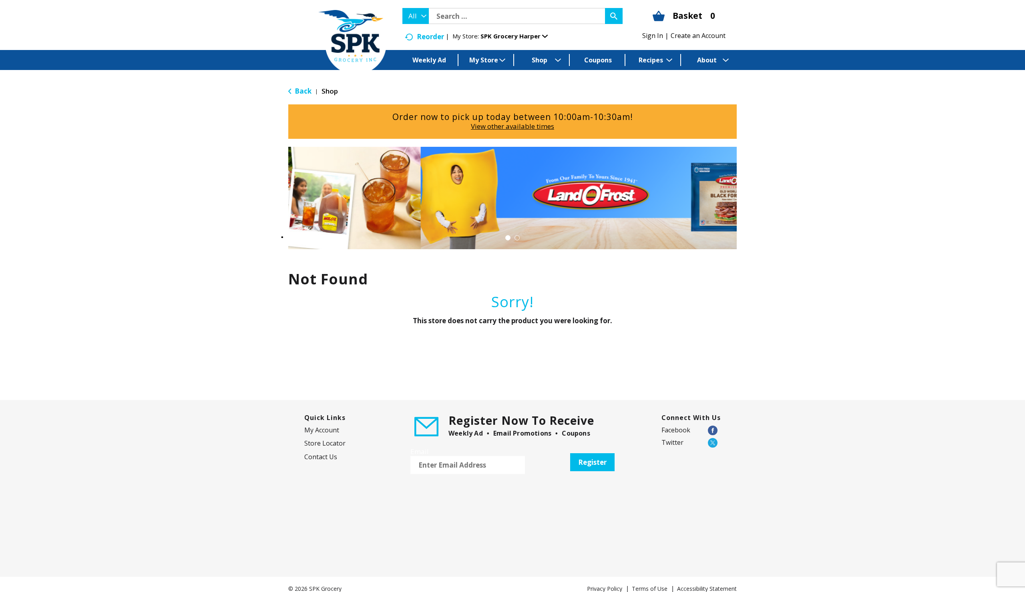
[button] (514, 36)
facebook (675, 430)
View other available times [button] (512, 126)
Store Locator (325, 443)
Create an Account (698, 35)
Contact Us (320, 456)
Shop (330, 91)
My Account (321, 430)
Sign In (652, 35)
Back (302, 91)
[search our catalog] (614, 16)
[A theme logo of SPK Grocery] (352, 42)
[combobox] (415, 16)
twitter (672, 442)
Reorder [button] (430, 36)
